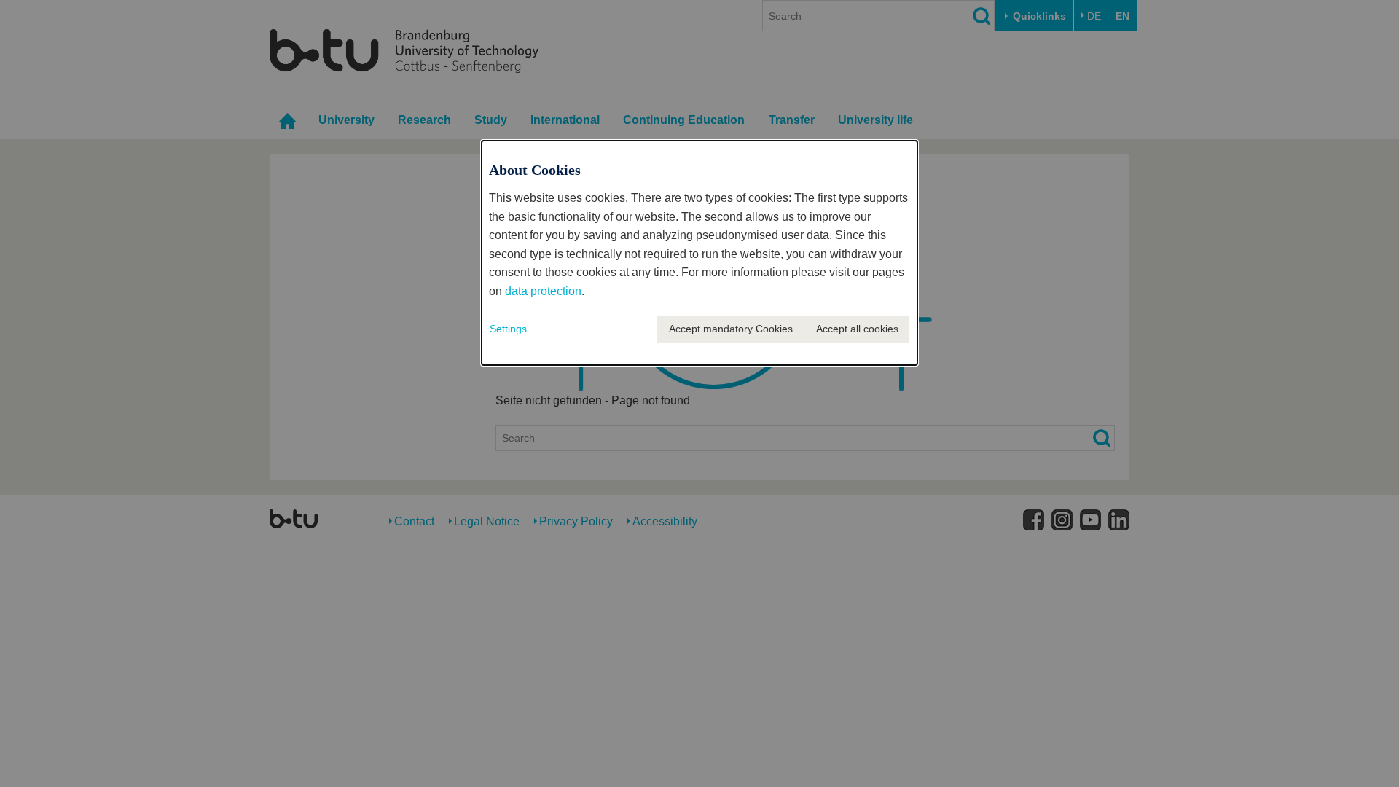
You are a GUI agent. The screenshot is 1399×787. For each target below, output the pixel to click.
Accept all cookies (857, 328)
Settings (508, 328)
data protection (543, 291)
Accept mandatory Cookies (731, 328)
